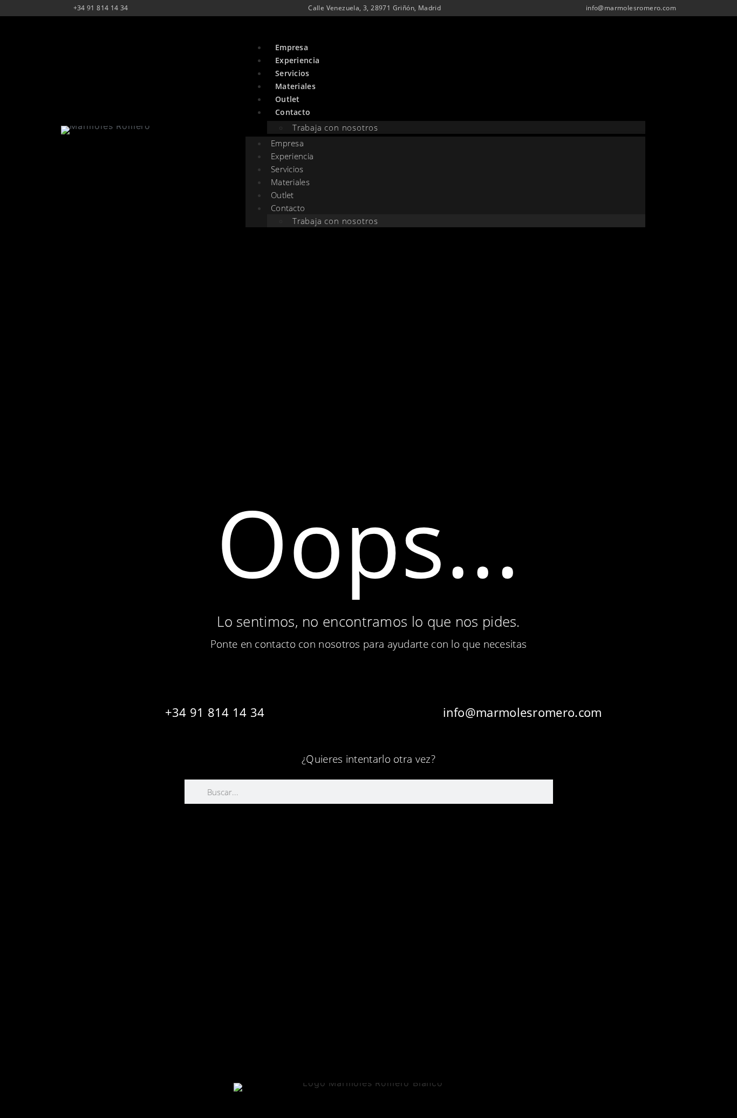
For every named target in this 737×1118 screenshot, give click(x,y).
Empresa (291, 47)
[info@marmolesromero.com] (522, 679)
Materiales (295, 86)
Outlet (287, 99)
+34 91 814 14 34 (215, 712)
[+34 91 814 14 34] (214, 679)
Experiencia (297, 60)
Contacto (288, 207)
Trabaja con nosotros (335, 127)
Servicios (292, 73)
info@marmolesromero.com (522, 712)
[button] (667, 135)
